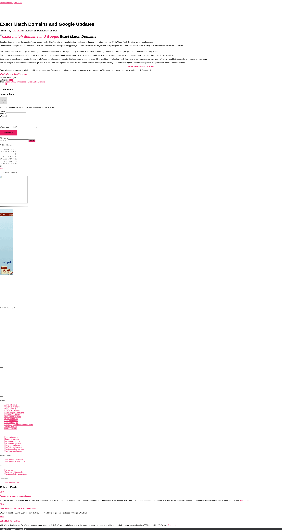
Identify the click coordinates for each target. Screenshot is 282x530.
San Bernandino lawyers (14, 449)
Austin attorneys (10, 405)
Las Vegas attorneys (12, 441)
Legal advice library (12, 415)
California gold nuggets (13, 472)
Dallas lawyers (10, 409)
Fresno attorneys (11, 437)
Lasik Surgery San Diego (14, 413)
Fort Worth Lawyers (12, 411)
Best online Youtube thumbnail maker (15, 496)
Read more (244, 500)
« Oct (2, 168)
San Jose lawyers (11, 423)
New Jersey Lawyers (12, 417)
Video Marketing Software (10, 521)
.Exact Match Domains (13, 82)
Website (3, 116)
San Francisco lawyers (13, 451)
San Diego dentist (11, 421)
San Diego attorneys (12, 482)
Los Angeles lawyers (12, 443)
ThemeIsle (22, 529)
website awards (10, 429)
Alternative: (4, 138)
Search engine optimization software (18, 425)
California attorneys (12, 407)
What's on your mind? (8, 127)
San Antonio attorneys (13, 447)
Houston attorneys (11, 439)
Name (3, 111)
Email (3, 114)
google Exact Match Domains (33, 82)
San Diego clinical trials (13, 459)
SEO (11, 80)
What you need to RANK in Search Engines (18, 509)
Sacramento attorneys (12, 445)
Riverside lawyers (11, 419)
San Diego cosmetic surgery (15, 461)
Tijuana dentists (10, 427)
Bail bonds (8, 470)
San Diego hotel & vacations (15, 474)
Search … (4, 140)
